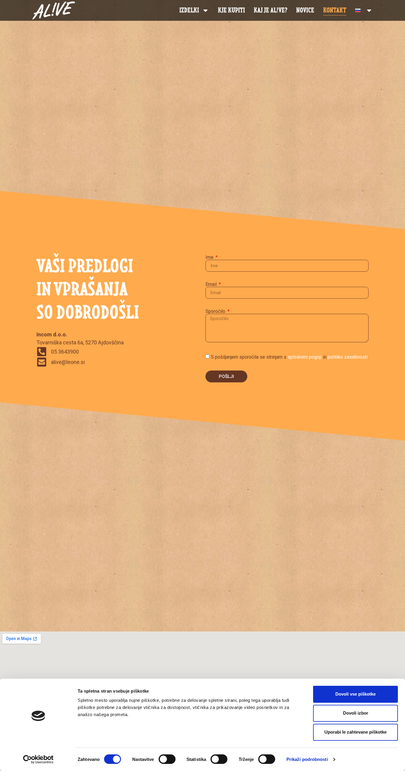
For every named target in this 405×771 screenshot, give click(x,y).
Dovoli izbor (355, 712)
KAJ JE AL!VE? (270, 10)
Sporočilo (216, 311)
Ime (210, 257)
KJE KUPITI (231, 10)
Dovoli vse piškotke (355, 693)
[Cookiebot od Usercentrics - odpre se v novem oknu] (38, 759)
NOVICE (305, 10)
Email (211, 284)
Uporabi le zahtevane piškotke (355, 731)
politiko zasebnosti (348, 357)
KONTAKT (334, 10)
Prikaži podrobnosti (307, 759)
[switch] (167, 759)
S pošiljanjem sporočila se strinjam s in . (290, 357)
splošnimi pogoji (305, 357)
